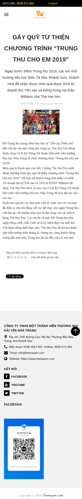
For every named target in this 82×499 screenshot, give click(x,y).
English (53, 3)
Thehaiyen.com (53, 495)
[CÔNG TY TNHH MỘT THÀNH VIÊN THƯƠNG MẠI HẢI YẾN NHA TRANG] (40, 14)
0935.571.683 (25, 3)
